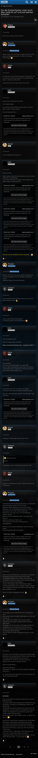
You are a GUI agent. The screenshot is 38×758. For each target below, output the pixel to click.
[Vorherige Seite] (10, 747)
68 (18, 747)
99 (24, 747)
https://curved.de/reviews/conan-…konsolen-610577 (18, 345)
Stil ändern (34, 753)
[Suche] (27, 2)
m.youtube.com (28, 534)
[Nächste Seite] (27, 747)
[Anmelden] (31, 2)
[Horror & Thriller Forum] (4, 2)
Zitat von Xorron (11, 458)
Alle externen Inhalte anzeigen (19, 125)
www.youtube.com (27, 116)
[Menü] (35, 2)
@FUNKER (6, 696)
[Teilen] (35, 20)
